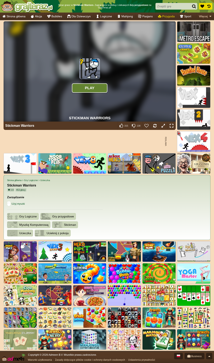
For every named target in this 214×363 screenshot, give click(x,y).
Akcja (38, 16)
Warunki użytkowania (40, 359)
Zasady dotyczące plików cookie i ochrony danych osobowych (90, 359)
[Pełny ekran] (171, 126)
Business (196, 356)
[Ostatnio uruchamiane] (209, 6)
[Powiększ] (163, 126)
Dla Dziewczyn (81, 16)
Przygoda (168, 16)
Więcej (203, 16)
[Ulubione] (202, 6)
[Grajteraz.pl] (27, 6)
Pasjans (147, 16)
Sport (187, 16)
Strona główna (15, 16)
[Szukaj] (194, 6)
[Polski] (178, 356)
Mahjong (127, 16)
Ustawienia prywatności (141, 359)
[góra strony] (209, 356)
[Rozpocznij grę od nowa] (155, 126)
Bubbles (56, 16)
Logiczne (106, 16)
